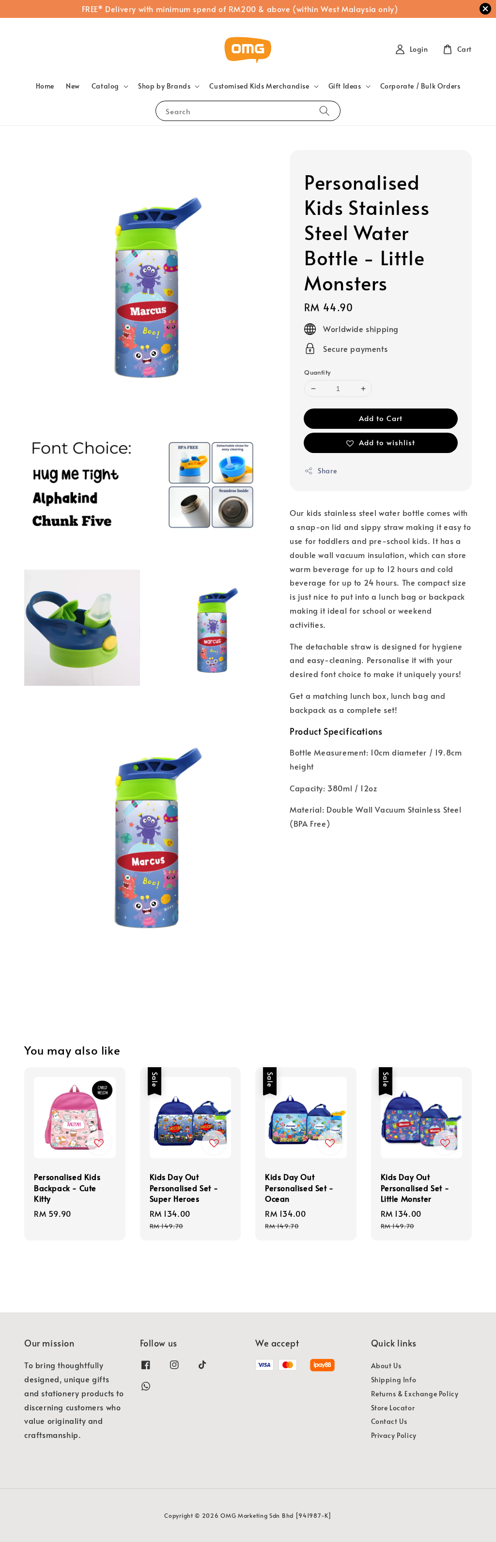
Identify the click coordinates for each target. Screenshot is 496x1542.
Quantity (317, 372)
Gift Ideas (344, 86)
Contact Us (389, 1421)
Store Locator (393, 1407)
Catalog (105, 86)
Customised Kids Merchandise (259, 86)
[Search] (324, 110)
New (73, 86)
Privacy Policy (394, 1435)
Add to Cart (381, 418)
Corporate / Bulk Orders (420, 86)
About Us (386, 1365)
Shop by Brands (164, 86)
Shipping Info (394, 1379)
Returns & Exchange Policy (415, 1393)
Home (45, 86)
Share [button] (327, 470)
